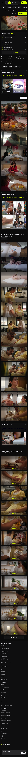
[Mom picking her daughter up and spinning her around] (14, 138)
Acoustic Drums (4, 679)
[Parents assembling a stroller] (14, 294)
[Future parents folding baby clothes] (14, 399)
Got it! (23, 752)
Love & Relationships (5, 648)
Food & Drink (3, 653)
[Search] (9, 2)
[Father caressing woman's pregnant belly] (14, 354)
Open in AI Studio (15, 52)
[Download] (25, 114)
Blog (2, 735)
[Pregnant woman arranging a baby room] (14, 613)
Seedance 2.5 (3, 710)
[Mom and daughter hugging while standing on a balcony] (14, 108)
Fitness (2, 650)
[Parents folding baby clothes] (14, 414)
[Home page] (5, 745)
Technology (3, 658)
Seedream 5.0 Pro (4, 721)
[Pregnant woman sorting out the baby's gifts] (14, 598)
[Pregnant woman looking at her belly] (14, 628)
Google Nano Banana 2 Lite (6, 715)
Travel (2, 654)
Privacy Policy (8, 747)
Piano (2, 669)
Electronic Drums (4, 666)
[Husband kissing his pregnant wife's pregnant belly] (14, 369)
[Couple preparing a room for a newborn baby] (14, 553)
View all (25, 7)
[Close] (25, 72)
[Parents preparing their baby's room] (14, 568)
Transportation (4, 656)
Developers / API (4, 733)
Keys (2, 668)
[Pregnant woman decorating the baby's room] (14, 583)
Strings (2, 677)
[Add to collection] (12, 13)
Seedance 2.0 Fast (4, 717)
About (2, 730)
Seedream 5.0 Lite (4, 723)
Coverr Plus (3, 731)
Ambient (2, 676)
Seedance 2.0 (3, 713)
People (2, 646)
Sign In (23, 2)
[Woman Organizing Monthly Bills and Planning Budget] (14, 249)
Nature (2, 645)
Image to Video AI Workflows (6, 705)
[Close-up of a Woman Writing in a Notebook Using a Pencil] (14, 279)
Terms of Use (14, 747)
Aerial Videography (4, 651)
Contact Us (3, 739)
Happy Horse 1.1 (4, 725)
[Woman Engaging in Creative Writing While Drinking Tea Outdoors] (14, 264)
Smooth (2, 672)
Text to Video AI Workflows (6, 703)
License (2, 747)
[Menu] (2, 3)
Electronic (3, 674)
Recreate (14, 114)
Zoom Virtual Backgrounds (6, 659)
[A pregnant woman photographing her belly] (14, 508)
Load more (14, 637)
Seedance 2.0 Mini (4, 718)
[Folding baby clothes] (14, 463)
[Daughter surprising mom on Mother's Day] (14, 153)
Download (21, 13)
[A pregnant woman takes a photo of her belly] (14, 493)
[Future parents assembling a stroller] (14, 324)
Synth (2, 664)
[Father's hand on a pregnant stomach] (14, 339)
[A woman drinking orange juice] (14, 123)
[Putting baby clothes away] (14, 538)
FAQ (2, 736)
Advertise (2, 738)
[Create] (6, 2)
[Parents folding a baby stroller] (14, 309)
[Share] (15, 13)
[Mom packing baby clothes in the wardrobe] (14, 384)
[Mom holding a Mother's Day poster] (14, 168)
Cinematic (3, 671)
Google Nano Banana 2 (5, 712)
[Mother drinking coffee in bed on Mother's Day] (14, 183)
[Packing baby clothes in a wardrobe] (14, 523)
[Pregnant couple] (14, 478)
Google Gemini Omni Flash (6, 720)
